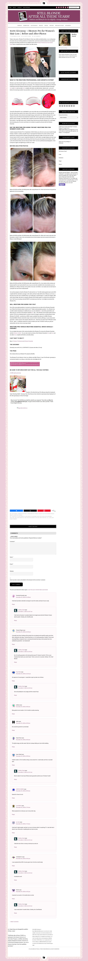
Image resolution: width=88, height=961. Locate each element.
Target (60, 161)
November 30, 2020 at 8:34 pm (23, 790)
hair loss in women (47, 516)
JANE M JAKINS (20, 789)
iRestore (12, 517)
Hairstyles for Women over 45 (46, 513)
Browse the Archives (63, 114)
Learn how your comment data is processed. (38, 589)
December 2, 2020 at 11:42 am (25, 873)
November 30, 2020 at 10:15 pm (23, 673)
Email (11, 564)
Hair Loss (39, 516)
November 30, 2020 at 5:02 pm (23, 858)
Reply (13, 604)
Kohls (60, 154)
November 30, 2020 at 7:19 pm (23, 823)
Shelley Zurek (21, 609)
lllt (48, 517)
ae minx (18, 822)
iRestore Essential (28, 341)
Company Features (22, 513)
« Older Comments (14, 921)
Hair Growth (21, 516)
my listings (67, 141)
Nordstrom (61, 157)
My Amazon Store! (63, 151)
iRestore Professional (18, 341)
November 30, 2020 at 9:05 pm (23, 756)
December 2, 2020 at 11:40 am (25, 651)
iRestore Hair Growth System (31, 517)
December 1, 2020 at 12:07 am (25, 611)
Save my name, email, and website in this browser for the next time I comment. (27, 579)
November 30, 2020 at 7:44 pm (23, 807)
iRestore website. (18, 333)
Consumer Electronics (33, 513)
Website (12, 571)
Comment (12, 541)
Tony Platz (18, 671)
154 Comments (37, 36)
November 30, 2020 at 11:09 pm (23, 597)
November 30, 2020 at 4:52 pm (23, 891)
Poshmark (61, 143)
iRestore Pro (43, 517)
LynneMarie (18, 805)
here (11, 88)
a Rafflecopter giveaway (15, 372)
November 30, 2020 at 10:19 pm (23, 631)
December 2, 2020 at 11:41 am (25, 772)
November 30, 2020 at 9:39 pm (23, 723)
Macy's (60, 164)
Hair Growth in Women (31, 516)
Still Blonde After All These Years (44, 16)
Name (11, 557)
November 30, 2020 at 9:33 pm (23, 739)
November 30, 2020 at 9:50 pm (23, 706)
